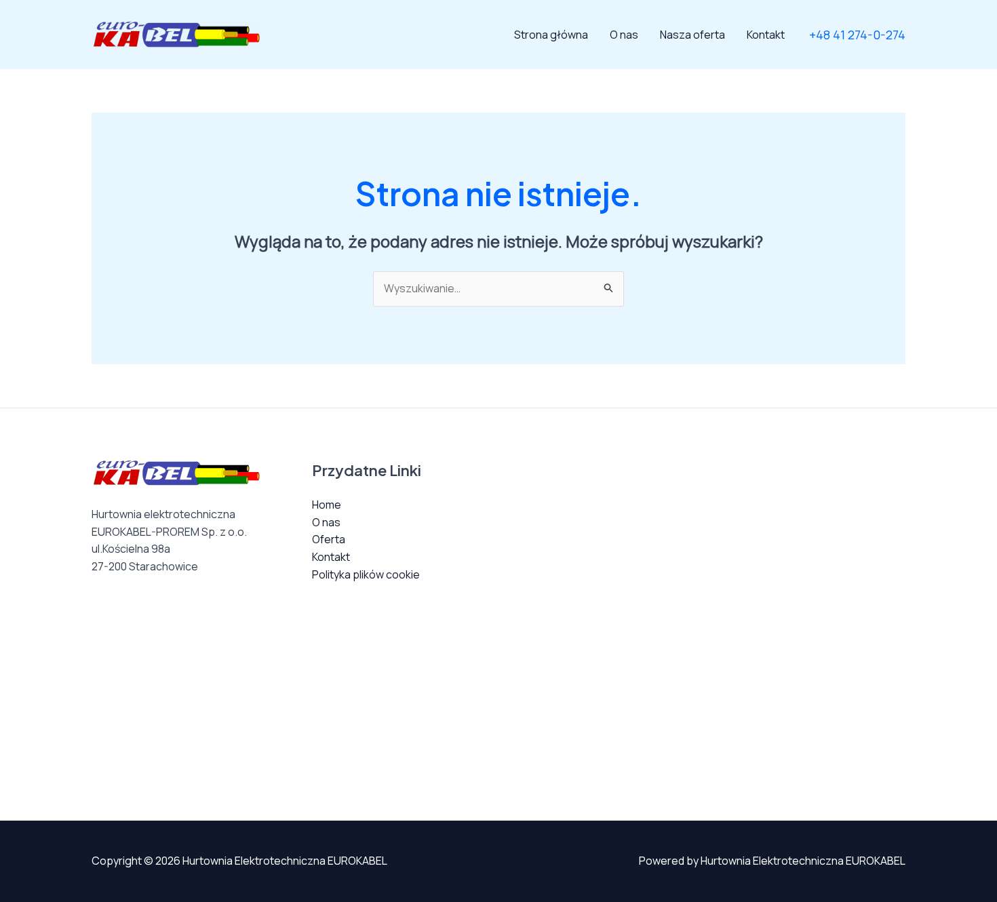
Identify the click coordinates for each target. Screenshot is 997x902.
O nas (624, 34)
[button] (857, 34)
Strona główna (551, 34)
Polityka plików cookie (366, 574)
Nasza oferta (692, 34)
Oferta (328, 539)
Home (326, 504)
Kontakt (766, 34)
